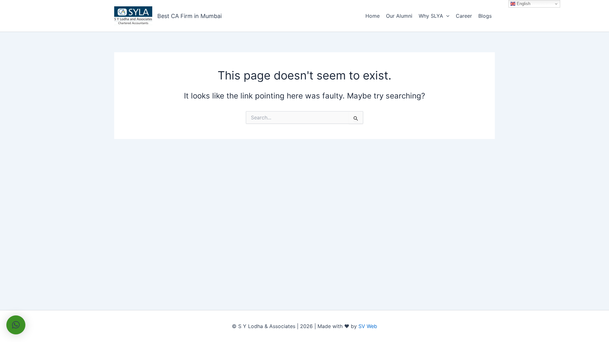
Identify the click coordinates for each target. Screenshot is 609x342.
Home (372, 16)
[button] (446, 15)
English (522, 3)
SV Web (367, 326)
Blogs (485, 16)
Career (464, 16)
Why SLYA (431, 16)
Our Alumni (399, 16)
